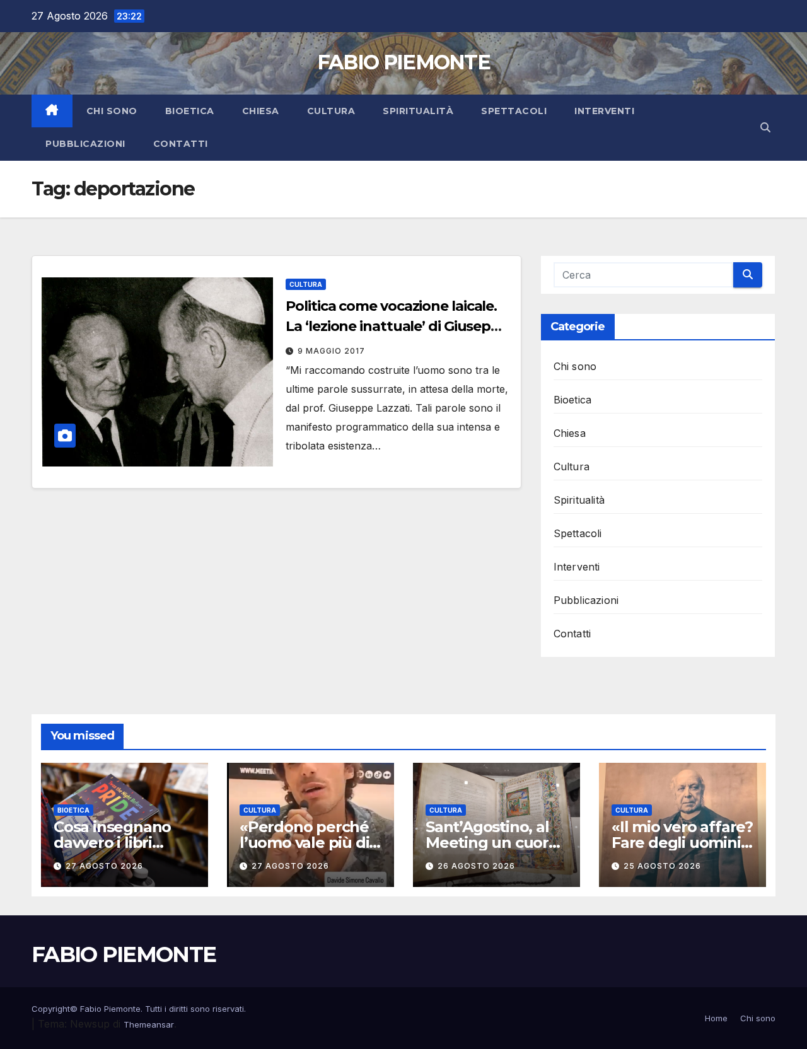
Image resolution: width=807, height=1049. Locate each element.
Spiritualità (418, 111)
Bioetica (189, 111)
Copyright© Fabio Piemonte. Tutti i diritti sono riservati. (139, 1009)
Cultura (331, 111)
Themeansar (149, 1024)
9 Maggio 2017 (331, 351)
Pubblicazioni (85, 143)
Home (716, 1018)
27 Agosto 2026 (104, 866)
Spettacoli (514, 111)
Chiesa (260, 111)
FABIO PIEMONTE (403, 62)
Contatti (180, 143)
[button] (765, 127)
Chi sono (111, 111)
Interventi (604, 111)
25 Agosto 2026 (662, 866)
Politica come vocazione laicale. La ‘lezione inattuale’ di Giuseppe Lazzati (397, 326)
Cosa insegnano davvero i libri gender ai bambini (121, 842)
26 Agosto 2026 (476, 866)
